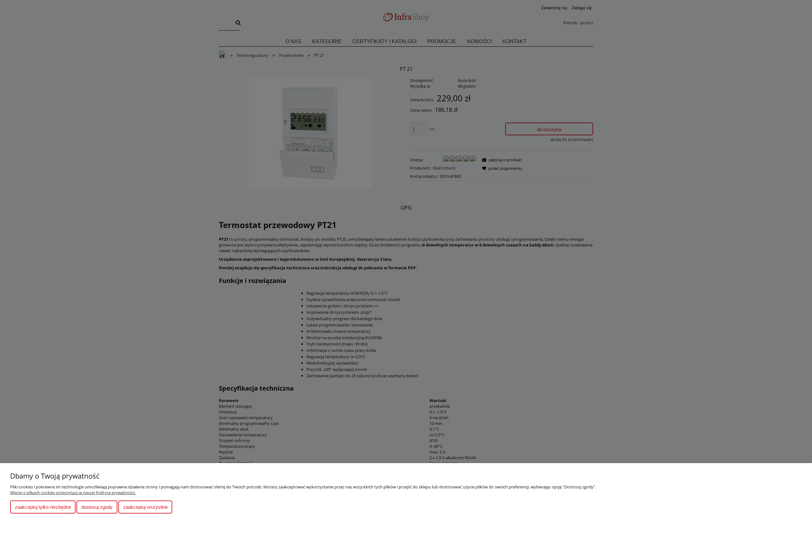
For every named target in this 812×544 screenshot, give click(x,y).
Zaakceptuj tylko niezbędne (43, 507)
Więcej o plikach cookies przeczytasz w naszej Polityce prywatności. (73, 492)
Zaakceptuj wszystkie (145, 507)
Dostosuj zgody (97, 507)
